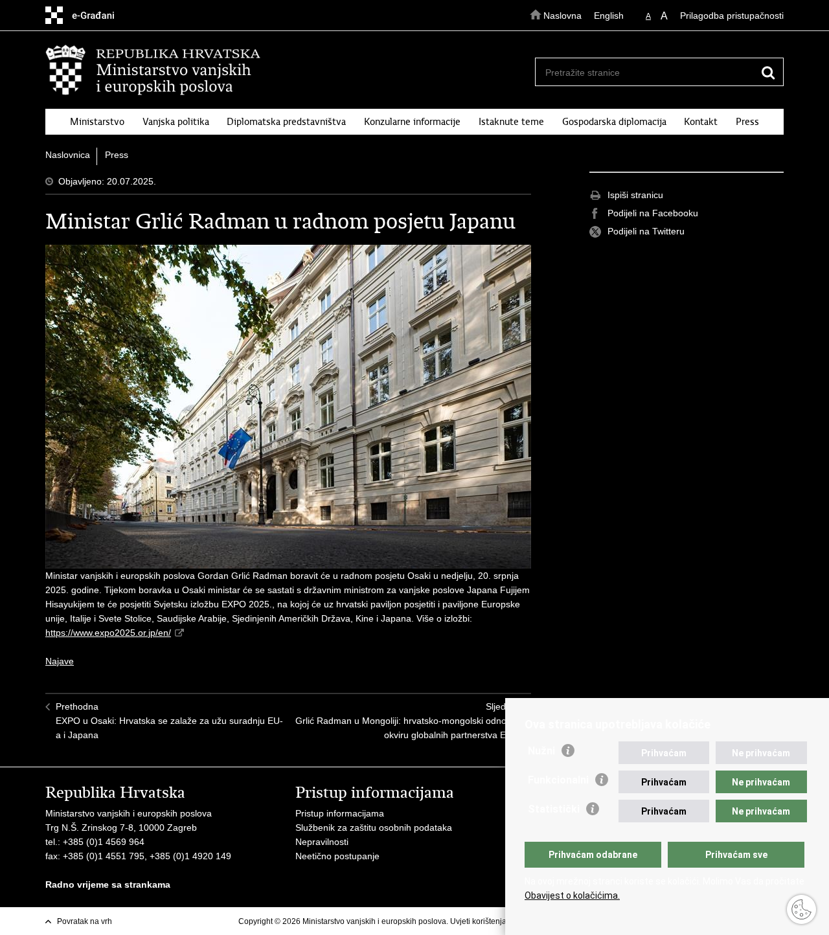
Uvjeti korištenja (478, 921)
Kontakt (701, 122)
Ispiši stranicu (635, 195)
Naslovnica (67, 155)
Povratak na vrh (84, 921)
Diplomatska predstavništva (286, 122)
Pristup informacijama (339, 813)
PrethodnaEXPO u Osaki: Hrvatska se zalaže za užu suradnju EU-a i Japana (169, 720)
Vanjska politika (175, 122)
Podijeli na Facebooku (653, 213)
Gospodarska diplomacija (614, 122)
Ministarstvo (97, 122)
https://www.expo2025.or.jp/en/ (108, 632)
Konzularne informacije (412, 122)
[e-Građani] (100, 15)
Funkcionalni (558, 780)
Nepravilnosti (321, 842)
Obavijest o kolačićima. (572, 895)
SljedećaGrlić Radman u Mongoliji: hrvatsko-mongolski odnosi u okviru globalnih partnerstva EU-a (408, 720)
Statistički (554, 809)
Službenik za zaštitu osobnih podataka (373, 827)
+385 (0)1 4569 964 (103, 842)
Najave (59, 661)
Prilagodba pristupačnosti (732, 15)
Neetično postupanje (337, 856)
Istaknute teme (511, 122)
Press (747, 122)
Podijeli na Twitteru (646, 231)
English (609, 15)
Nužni (541, 751)
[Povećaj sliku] (288, 407)
